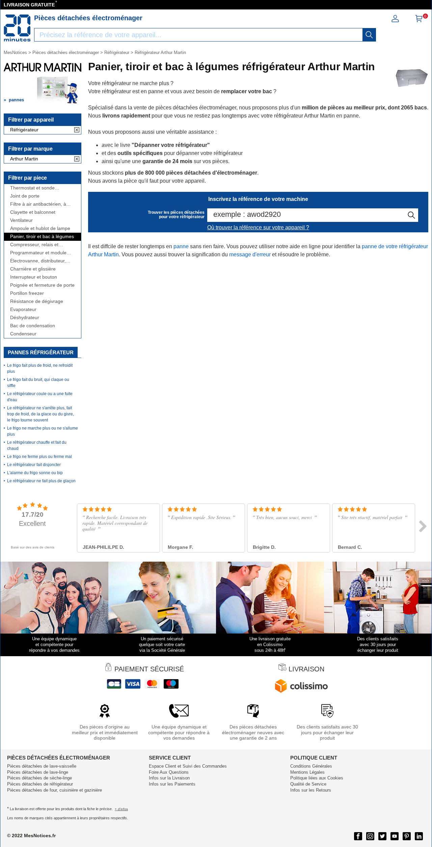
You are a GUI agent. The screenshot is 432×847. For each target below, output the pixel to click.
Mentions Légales (307, 772)
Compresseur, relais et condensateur (34, 244)
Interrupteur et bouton (33, 277)
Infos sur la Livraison (169, 777)
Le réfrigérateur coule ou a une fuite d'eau (40, 396)
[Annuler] (76, 130)
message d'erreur (250, 254)
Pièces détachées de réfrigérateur (40, 784)
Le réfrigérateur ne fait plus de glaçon (41, 481)
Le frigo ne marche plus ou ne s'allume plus (42, 431)
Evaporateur (23, 309)
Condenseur (23, 333)
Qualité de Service (308, 784)
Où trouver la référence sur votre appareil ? (258, 227)
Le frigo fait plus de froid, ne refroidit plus (40, 368)
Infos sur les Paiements (172, 784)
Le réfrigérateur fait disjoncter (34, 464)
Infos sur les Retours (310, 790)
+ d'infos (121, 809)
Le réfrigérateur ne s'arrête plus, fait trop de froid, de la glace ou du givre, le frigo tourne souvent (40, 414)
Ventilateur (21, 220)
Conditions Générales (311, 766)
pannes (16, 99)
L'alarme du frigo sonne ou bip (35, 472)
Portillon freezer (27, 293)
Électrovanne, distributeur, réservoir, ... (38, 260)
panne (181, 246)
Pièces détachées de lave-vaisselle (41, 766)
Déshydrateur (24, 317)
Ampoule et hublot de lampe (40, 228)
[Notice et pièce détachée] (17, 28)
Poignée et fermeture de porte (42, 285)
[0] (419, 21)
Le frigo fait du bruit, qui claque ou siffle (38, 382)
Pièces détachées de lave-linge (37, 772)
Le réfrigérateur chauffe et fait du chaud (36, 445)
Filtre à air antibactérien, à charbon (38, 204)
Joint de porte (24, 196)
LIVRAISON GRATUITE (29, 4)
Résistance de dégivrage (36, 301)
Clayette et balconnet (32, 212)
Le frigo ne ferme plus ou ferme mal (39, 456)
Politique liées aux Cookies (316, 777)
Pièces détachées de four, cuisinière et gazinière (54, 790)
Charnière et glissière (33, 269)
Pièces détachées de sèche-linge (39, 777)
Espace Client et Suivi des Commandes (188, 766)
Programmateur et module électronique (38, 252)
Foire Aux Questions (169, 772)
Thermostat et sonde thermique (32, 187)
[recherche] (369, 35)
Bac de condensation (32, 325)
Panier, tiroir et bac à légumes (42, 236)
